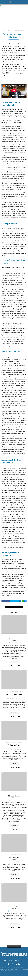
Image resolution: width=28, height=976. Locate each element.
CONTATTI (16, 960)
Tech (20, 854)
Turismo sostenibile (20, 30)
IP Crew (12, 698)
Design (8, 742)
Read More (13, 712)
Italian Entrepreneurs (8, 30)
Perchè (10, 960)
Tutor (20, 635)
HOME (4, 960)
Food (8, 691)
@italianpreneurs (13, 946)
